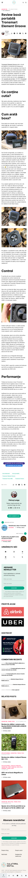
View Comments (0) (14, 516)
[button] (2, 2)
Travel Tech (11, 721)
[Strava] (14, 557)
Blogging (11, 527)
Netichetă (4, 854)
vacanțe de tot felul (9, 79)
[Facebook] (5, 552)
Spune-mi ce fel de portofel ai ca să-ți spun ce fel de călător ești (13, 807)
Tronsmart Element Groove (9, 64)
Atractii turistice (16, 765)
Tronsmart (24, 79)
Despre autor (19, 850)
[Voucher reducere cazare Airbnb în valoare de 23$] (12, 611)
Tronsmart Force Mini (7, 478)
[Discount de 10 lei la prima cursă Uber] (12, 622)
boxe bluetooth (6, 473)
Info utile (19, 767)
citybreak (20, 77)
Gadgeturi (4, 9)
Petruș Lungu (7, 32)
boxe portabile (15, 473)
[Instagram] (14, 552)
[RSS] (22, 557)
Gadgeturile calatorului (18, 855)
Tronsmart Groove (19, 478)
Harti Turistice (12, 767)
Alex (2, 663)
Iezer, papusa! (15, 689)
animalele (9, 397)
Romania (4, 768)
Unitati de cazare (6, 540)
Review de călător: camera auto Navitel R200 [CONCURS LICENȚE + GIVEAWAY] (13, 726)
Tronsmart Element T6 (7, 387)
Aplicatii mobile (5, 753)
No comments (6, 10)
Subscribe (14, 588)
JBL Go (7, 125)
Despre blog (4, 850)
